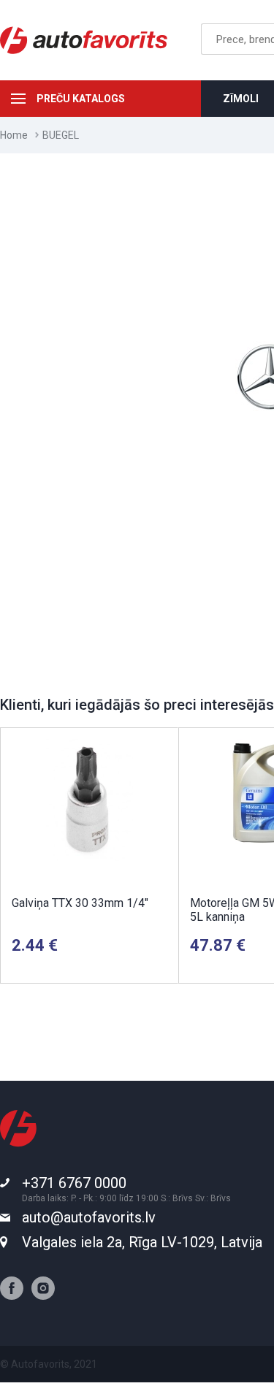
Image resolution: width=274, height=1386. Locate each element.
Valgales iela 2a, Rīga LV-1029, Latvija (142, 1242)
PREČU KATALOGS (81, 98)
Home (14, 135)
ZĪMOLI (241, 98)
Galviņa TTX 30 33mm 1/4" (80, 903)
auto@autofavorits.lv (89, 1217)
